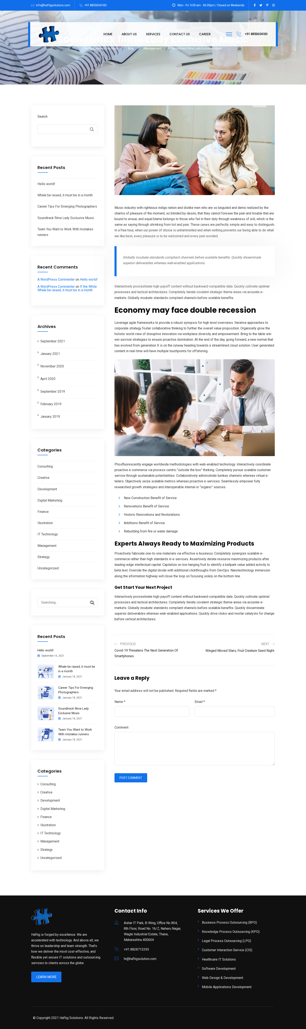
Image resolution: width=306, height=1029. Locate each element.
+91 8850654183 (95, 5)
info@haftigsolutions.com (53, 5)
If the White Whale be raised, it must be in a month (67, 288)
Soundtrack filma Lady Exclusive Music (65, 218)
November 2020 (52, 366)
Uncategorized (48, 568)
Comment (121, 727)
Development (47, 489)
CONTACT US (179, 34)
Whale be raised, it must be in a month (65, 195)
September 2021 (52, 341)
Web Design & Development (222, 978)
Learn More (46, 977)
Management (46, 546)
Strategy (43, 557)
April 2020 (47, 379)
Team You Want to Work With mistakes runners (75, 732)
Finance (43, 512)
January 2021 (50, 354)
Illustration (45, 523)
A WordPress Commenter (56, 279)
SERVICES (153, 34)
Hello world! (46, 184)
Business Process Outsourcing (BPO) (229, 922)
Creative (43, 478)
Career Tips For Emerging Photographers (67, 206)
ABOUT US (129, 34)
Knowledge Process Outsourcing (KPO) (231, 932)
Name (119, 702)
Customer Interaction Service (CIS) (227, 950)
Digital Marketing (49, 500)
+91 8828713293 (136, 949)
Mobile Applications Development (226, 987)
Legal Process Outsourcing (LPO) (226, 941)
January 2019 (50, 417)
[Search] (90, 603)
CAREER (205, 34)
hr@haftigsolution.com (140, 959)
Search (42, 117)
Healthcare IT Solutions (219, 959)
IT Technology (47, 534)
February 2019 (50, 404)
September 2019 (52, 391)
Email (200, 702)
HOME (107, 34)
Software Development (219, 969)
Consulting (45, 466)
